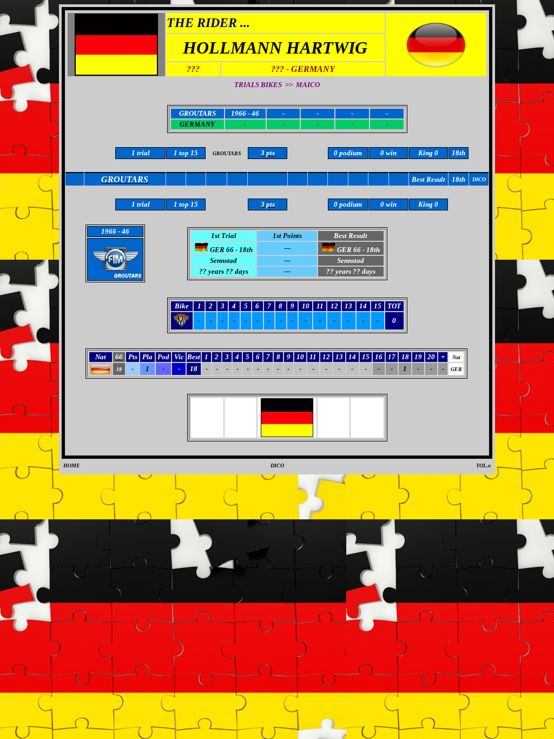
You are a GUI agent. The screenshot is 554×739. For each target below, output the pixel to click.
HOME (71, 466)
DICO (277, 466)
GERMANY (197, 124)
